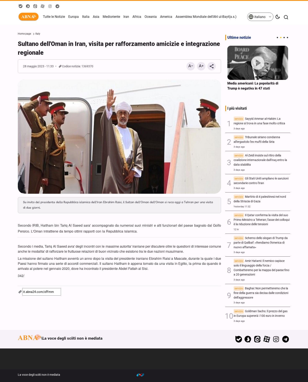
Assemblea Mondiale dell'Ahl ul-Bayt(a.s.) (206, 17)
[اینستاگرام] (276, 339)
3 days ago (239, 128)
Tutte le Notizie (54, 17)
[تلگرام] (285, 339)
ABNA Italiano (29, 16)
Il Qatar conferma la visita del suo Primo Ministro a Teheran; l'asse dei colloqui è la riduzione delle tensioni (262, 219)
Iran (126, 17)
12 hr (236, 229)
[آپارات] (267, 339)
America (166, 17)
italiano (259, 17)
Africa (136, 17)
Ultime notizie (239, 37)
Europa (73, 17)
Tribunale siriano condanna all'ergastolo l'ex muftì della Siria (257, 139)
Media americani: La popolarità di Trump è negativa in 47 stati (252, 85)
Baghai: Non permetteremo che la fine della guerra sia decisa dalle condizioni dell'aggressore (261, 293)
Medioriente (111, 17)
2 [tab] (280, 37)
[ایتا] (257, 339)
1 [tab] (277, 37)
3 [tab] (284, 37)
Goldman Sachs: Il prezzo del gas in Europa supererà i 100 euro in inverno (260, 313)
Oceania (151, 17)
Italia (85, 17)
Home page (24, 33)
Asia (96, 17)
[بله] (238, 339)
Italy (37, 33)
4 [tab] (287, 37)
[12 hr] (257, 63)
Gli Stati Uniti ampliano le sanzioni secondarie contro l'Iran (261, 181)
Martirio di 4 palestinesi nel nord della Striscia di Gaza (260, 199)
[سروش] (248, 339)
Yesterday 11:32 (242, 206)
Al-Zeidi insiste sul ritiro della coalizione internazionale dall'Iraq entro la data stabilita (260, 160)
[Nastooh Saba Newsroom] (142, 374)
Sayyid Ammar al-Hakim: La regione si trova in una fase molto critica (259, 121)
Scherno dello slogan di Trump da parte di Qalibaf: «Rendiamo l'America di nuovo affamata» (261, 242)
